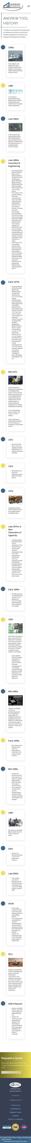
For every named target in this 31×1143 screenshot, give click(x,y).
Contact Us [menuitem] (15, 1105)
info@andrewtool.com (15, 1100)
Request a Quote (11, 1072)
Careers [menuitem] (15, 1116)
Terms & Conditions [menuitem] (15, 1119)
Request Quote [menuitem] (15, 1112)
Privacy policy (16, 1139)
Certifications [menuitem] (15, 1109)
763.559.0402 (15, 1095)
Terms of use (25, 1139)
